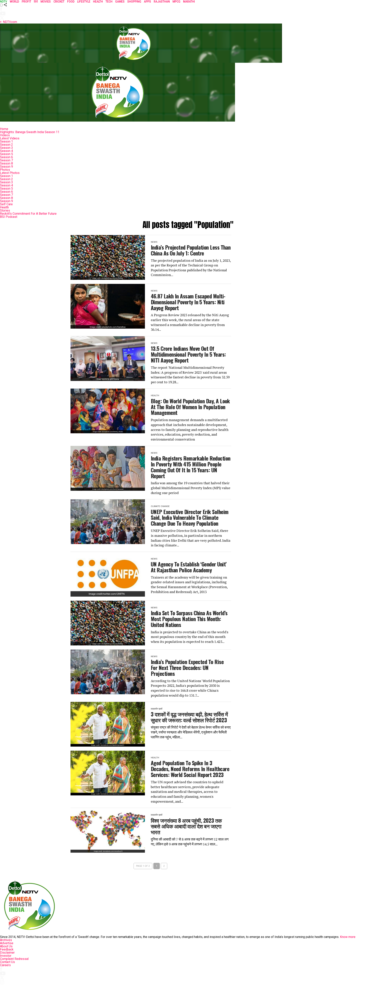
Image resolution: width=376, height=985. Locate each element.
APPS (147, 1)
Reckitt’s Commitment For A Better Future (28, 213)
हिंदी (36, 1)
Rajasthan (162, 1)
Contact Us (7, 962)
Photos (5, 170)
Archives (6, 940)
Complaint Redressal (14, 959)
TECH (109, 1)
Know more (347, 937)
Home (4, 129)
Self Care (6, 204)
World (14, 1)
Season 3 (6, 148)
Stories (5, 210)
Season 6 (6, 157)
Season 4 (6, 151)
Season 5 (6, 154)
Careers (5, 965)
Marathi (189, 1)
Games (120, 1)
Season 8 (6, 163)
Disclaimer (7, 952)
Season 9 (6, 166)
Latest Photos (10, 173)
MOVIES (46, 1)
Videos (5, 135)
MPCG (176, 1)
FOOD (70, 1)
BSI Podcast (8, 217)
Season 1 (6, 141)
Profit (26, 1)
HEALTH (98, 1)
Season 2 (6, 144)
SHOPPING (134, 1)
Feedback (7, 949)
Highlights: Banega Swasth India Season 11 (29, 132)
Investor (5, 956)
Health (4, 207)
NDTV (3, 1)
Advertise (6, 943)
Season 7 (6, 160)
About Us (6, 946)
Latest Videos (9, 138)
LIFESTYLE (83, 1)
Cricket (58, 1)
